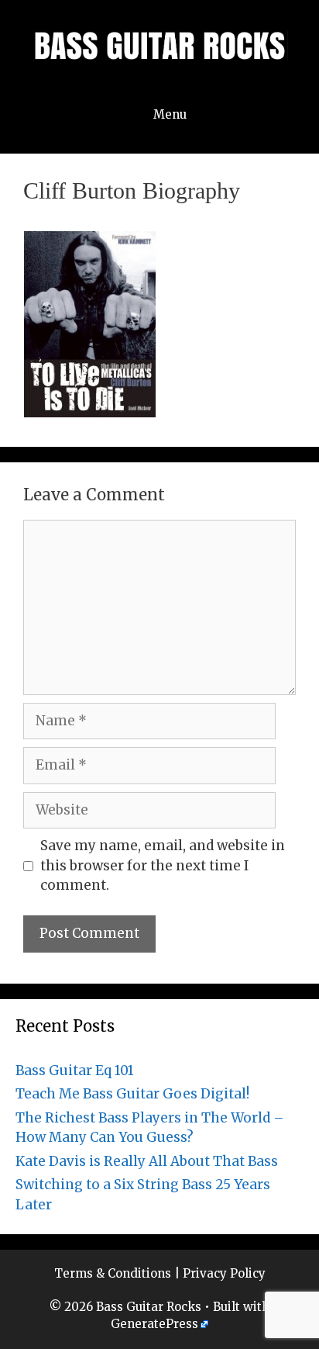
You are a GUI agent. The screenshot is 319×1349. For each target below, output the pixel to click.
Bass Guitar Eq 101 (74, 1070)
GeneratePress (154, 1323)
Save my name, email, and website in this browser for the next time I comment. (162, 865)
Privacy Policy (224, 1273)
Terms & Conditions (112, 1273)
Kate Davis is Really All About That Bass (146, 1161)
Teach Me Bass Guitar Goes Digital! (132, 1093)
